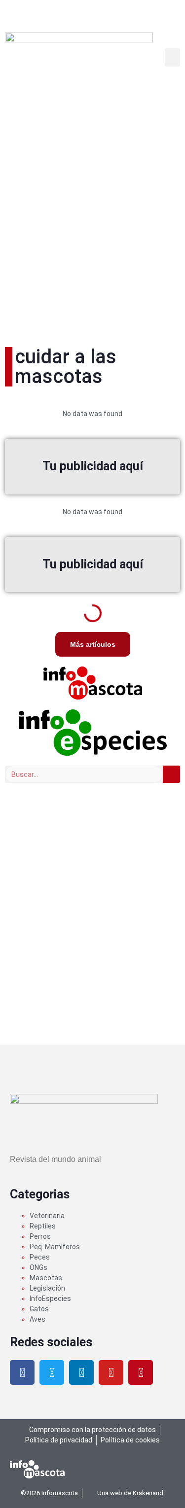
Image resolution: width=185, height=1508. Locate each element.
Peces (40, 1257)
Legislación (47, 1288)
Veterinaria (47, 1216)
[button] (173, 57)
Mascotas (46, 1278)
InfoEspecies (50, 1298)
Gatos (39, 1309)
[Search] (171, 774)
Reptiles (43, 1226)
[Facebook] (22, 1372)
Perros (40, 1236)
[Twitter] (51, 1372)
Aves (37, 1319)
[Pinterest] (140, 1372)
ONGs (38, 1267)
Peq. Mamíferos (55, 1247)
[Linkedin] (81, 1372)
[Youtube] (111, 1372)
